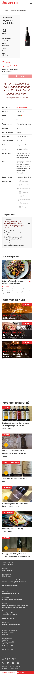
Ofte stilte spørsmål (8, 618)
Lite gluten (25, 192)
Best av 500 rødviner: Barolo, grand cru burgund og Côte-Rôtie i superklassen (15, 425)
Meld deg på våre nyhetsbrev (11, 624)
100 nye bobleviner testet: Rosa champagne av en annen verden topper (14, 453)
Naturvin (25, 203)
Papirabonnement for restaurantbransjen (15, 605)
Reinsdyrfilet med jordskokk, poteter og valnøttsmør (13, 282)
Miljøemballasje (25, 199)
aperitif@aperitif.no (8, 613)
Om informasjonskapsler (10, 585)
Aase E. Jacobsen (7, 564)
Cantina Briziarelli (22, 107)
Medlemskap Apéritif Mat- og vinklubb (14, 607)
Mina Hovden (6, 576)
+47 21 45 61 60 (12, 615)
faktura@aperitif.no (8, 646)
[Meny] (31, 3)
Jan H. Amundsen (7, 570)
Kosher (25, 196)
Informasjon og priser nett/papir (12, 599)
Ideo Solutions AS (13, 668)
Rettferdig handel (25, 188)
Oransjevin (25, 207)
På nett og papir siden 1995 (10, 593)
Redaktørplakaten (21, 582)
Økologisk (25, 181)
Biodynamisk (25, 185)
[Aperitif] (10, 2)
